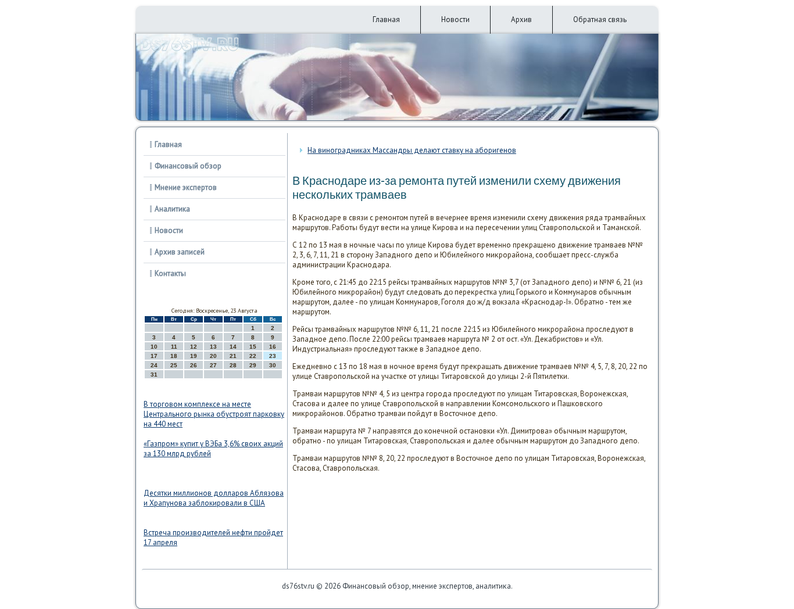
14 (233, 346)
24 (154, 365)
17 (154, 356)
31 (154, 374)
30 (272, 365)
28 (233, 365)
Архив (521, 19)
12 (193, 346)
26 (193, 365)
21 (233, 356)
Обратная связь (600, 19)
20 (213, 356)
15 (252, 346)
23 (272, 356)
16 (272, 346)
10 (154, 346)
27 (213, 365)
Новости (455, 19)
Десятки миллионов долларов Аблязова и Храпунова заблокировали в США (214, 498)
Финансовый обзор (188, 166)
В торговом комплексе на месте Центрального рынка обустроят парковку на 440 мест (214, 414)
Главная (386, 19)
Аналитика (172, 209)
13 (213, 346)
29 (252, 365)
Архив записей (180, 252)
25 (173, 365)
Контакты (170, 273)
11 (174, 346)
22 (252, 356)
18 (173, 356)
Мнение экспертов (186, 187)
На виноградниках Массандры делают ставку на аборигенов (411, 150)
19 (193, 356)
